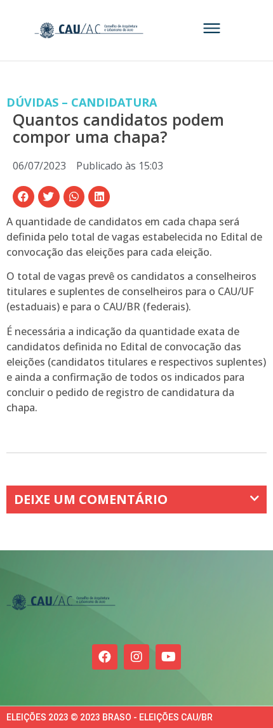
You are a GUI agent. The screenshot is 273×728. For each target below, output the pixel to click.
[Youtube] (168, 657)
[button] (23, 197)
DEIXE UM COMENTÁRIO (91, 499)
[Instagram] (136, 657)
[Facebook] (104, 657)
